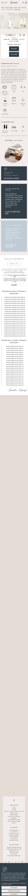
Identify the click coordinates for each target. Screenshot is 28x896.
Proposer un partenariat (14, 855)
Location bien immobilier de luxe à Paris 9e (14, 313)
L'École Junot (14, 838)
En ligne (14, 54)
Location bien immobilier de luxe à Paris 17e (14, 329)
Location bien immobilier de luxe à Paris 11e (14, 317)
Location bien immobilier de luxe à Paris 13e (14, 321)
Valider (14, 285)
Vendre (14, 808)
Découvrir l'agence (11, 178)
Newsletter (14, 854)
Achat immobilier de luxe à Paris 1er (14, 346)
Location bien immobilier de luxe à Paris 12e (14, 319)
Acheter (14, 809)
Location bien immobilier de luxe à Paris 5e (14, 305)
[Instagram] (6, 862)
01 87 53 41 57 (7, 174)
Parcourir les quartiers (10, 245)
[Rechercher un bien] (23, 2)
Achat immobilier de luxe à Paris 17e (15, 378)
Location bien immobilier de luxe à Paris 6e (14, 307)
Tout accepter (14, 887)
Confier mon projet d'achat (14, 849)
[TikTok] (16, 862)
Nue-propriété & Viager (14, 819)
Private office (14, 813)
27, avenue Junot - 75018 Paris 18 (11, 175)
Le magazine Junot (14, 835)
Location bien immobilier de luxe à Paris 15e (14, 325)
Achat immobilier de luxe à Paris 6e (14, 356)
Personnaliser (14, 894)
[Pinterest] (19, 862)
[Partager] (20, 35)
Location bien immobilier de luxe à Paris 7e (14, 309)
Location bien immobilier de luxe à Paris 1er (14, 297)
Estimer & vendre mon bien (14, 847)
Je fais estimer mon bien (12, 212)
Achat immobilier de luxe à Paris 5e (14, 354)
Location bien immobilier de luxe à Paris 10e (14, 315)
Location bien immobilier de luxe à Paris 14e (14, 323)
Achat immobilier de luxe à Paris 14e (15, 372)
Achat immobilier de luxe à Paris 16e (15, 376)
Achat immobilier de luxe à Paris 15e (15, 374)
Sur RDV (14, 49)
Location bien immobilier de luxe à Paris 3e (14, 301)
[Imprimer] (23, 35)
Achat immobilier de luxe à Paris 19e (15, 383)
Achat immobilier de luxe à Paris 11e (15, 366)
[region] (14, 879)
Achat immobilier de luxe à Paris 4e (14, 352)
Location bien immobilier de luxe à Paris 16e (14, 327)
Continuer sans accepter (14, 891)
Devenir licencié (14, 840)
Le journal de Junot (14, 833)
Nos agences (14, 832)
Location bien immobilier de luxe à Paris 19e (14, 333)
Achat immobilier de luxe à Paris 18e (15, 380)
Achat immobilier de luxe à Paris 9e (14, 362)
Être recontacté (14, 850)
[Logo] (14, 2)
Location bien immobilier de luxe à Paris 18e (14, 331)
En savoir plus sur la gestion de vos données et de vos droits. (14, 272)
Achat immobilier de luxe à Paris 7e (14, 358)
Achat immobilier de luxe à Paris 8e (14, 360)
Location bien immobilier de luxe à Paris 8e (14, 311)
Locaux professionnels (14, 821)
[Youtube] (22, 862)
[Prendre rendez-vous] (26, 2)
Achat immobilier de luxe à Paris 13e (15, 370)
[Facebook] (12, 862)
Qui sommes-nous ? (14, 830)
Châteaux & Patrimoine (14, 816)
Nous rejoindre (14, 837)
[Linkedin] (9, 862)
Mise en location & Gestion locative (14, 811)
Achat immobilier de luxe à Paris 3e (14, 350)
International (14, 814)
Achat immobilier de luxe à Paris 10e (15, 364)
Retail (14, 823)
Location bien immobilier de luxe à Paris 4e (14, 303)
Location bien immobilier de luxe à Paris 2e (14, 299)
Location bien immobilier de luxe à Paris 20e (14, 335)
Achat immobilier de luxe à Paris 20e (15, 385)
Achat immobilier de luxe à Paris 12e (15, 368)
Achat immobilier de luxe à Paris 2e (14, 348)
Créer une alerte (14, 852)
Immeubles (14, 818)
